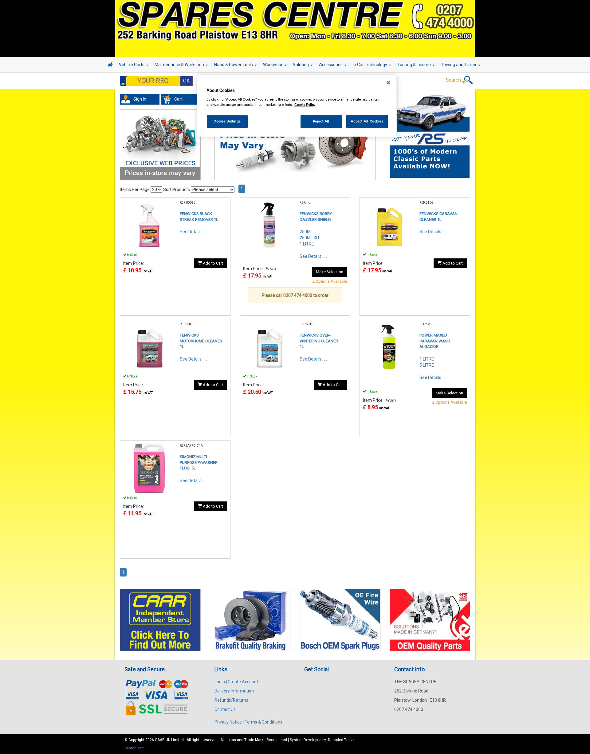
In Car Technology (370, 64)
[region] (297, 106)
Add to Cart (212, 263)
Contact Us (225, 709)
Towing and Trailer (459, 64)
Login (219, 681)
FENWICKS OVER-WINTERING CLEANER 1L (319, 341)
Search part (134, 748)
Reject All (321, 121)
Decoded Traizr (341, 740)
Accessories (331, 64)
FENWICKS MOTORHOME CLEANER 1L (201, 341)
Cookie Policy (304, 104)
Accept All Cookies (367, 121)
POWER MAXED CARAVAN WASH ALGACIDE (434, 341)
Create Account (243, 681)
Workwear (273, 64)
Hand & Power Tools (234, 64)
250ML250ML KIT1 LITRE (310, 237)
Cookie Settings (227, 121)
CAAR (160, 740)
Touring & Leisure (414, 64)
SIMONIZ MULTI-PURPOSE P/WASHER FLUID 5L (199, 462)
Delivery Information (234, 690)
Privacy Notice (228, 722)
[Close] (388, 83)
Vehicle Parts (132, 64)
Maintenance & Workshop (180, 64)
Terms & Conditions (263, 722)
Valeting (301, 64)
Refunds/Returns (231, 700)
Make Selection (329, 271)
